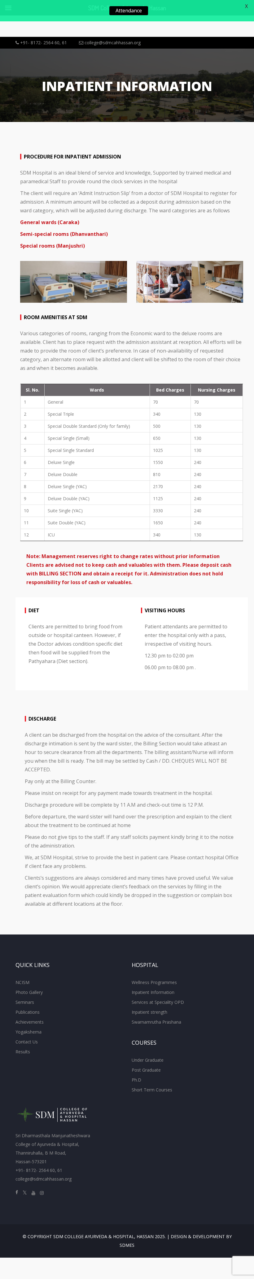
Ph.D (136, 1080)
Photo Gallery (29, 992)
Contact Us (26, 1042)
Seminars (24, 1002)
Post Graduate (146, 1070)
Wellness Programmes (154, 982)
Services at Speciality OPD (158, 1002)
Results (22, 1052)
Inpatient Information (153, 992)
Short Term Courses (152, 1090)
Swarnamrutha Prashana (156, 1022)
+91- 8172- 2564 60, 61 (43, 43)
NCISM (22, 982)
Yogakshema (28, 1032)
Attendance (129, 10)
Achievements (29, 1022)
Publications (27, 1012)
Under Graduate (148, 1060)
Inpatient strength (149, 1012)
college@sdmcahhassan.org (112, 43)
